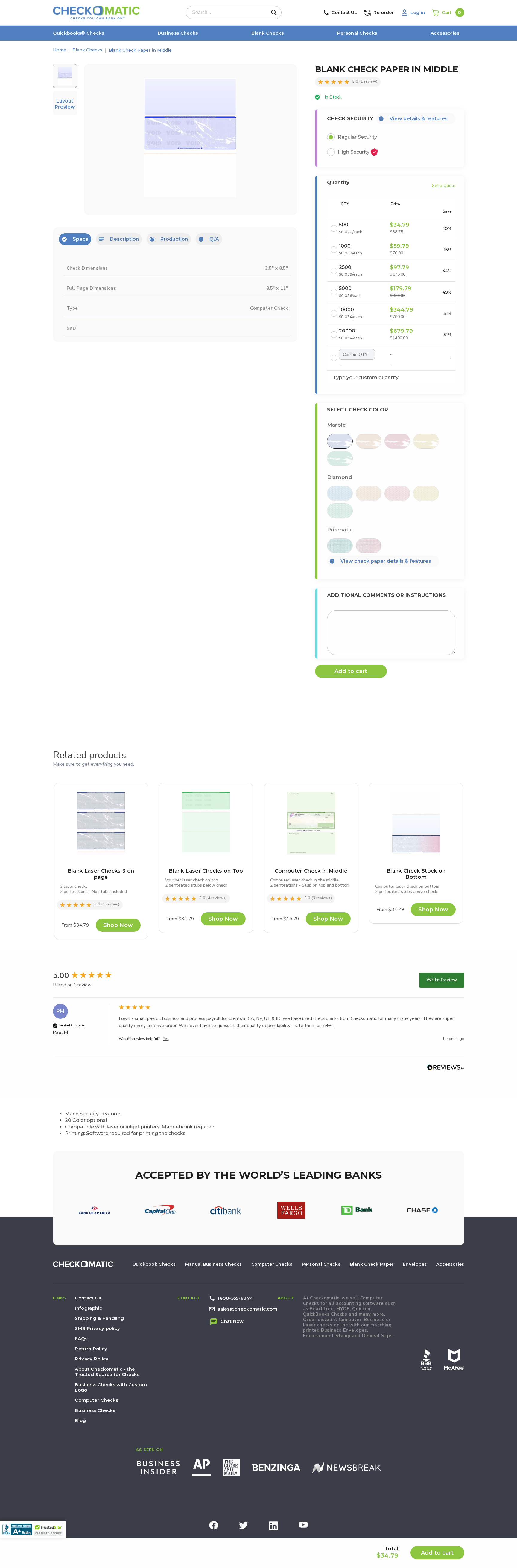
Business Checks (178, 33)
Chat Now (232, 1321)
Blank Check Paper (372, 1264)
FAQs (81, 1338)
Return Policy (91, 1349)
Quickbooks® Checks (78, 33)
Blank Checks (267, 33)
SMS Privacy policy (97, 1328)
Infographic (88, 1308)
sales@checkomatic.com (247, 1309)
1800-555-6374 (235, 1298)
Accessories (445, 33)
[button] (81, 33)
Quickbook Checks (154, 1264)
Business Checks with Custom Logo (111, 1387)
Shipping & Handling (99, 1318)
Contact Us (88, 1298)
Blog (80, 1420)
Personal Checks (357, 33)
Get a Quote (443, 185)
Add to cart (437, 1552)
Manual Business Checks (213, 1264)
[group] (84, 975)
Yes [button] (166, 1038)
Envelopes (415, 1264)
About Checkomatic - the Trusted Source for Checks (107, 1371)
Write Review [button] (441, 980)
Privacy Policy (91, 1359)
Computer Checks (271, 1264)
